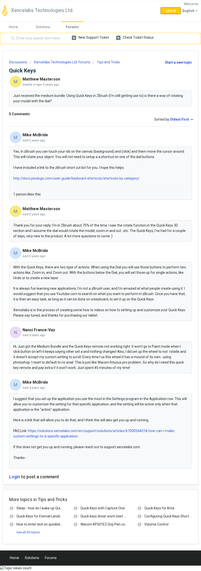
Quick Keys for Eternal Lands (38, 516)
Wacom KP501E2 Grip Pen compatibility (110, 524)
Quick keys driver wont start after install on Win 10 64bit (123, 516)
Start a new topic (178, 62)
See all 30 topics (28, 532)
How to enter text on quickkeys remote (46, 524)
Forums (72, 27)
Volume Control (156, 524)
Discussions (18, 62)
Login (14, 476)
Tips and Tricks (108, 62)
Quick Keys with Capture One (102, 508)
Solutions (43, 27)
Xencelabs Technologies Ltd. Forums (62, 62)
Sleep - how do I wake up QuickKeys (43, 508)
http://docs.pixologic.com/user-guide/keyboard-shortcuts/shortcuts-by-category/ (76, 178)
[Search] (12, 38)
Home (13, 27)
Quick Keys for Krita (159, 508)
